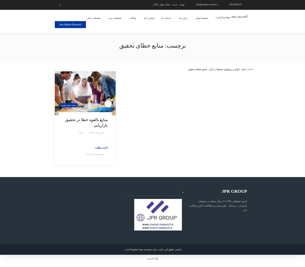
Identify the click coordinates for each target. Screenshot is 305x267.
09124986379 (236, 4)
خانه (243, 69)
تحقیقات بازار (94, 18)
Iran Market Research (70, 24)
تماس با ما (149, 18)
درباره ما (183, 18)
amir (81, 132)
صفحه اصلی (202, 18)
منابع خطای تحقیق (197, 69)
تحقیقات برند (115, 18)
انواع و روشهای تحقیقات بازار (224, 69)
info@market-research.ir (207, 4)
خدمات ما (166, 18)
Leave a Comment (95, 154)
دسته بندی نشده (68, 105)
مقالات (132, 18)
